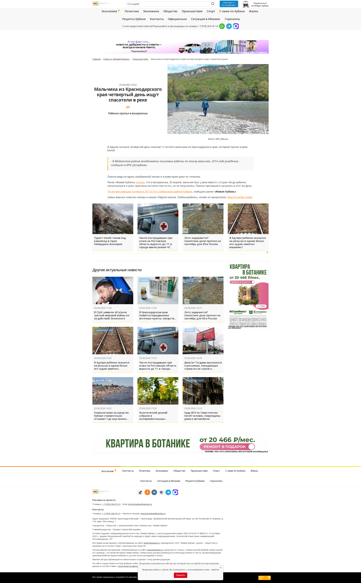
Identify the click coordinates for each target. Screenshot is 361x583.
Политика (132, 11)
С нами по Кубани (232, 11)
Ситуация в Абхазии (205, 19)
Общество (170, 11)
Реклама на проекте (104, 500)
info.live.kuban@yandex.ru (140, 504)
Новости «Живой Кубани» (116, 59)
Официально (177, 19)
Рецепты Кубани (134, 19)
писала (140, 182)
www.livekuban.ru (152, 543)
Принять (180, 575)
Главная (96, 59)
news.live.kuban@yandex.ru (153, 513)
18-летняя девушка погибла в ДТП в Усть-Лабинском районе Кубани (149, 191)
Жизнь (253, 11)
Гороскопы (232, 19)
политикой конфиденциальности (134, 566)
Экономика (151, 11)
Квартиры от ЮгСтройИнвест (229, 3)
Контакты (157, 19)
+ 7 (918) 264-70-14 (111, 504)
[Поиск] (212, 3)
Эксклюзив (110, 11)
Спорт (211, 11)
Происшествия (192, 11)
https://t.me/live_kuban (239, 197)
